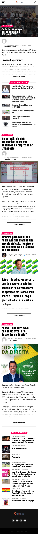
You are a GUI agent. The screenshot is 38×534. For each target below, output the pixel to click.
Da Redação (13, 340)
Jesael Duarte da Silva (16, 256)
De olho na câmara (10, 46)
